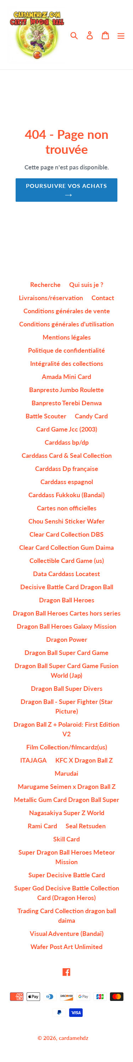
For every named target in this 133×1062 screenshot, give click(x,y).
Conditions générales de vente (66, 311)
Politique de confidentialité (66, 350)
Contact (103, 298)
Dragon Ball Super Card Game (66, 652)
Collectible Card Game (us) (66, 560)
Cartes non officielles (66, 508)
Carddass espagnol (66, 482)
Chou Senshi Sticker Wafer (66, 521)
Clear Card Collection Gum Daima (66, 547)
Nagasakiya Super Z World (66, 813)
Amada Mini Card (66, 376)
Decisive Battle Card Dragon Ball (66, 587)
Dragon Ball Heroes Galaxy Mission (66, 626)
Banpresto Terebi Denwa (67, 403)
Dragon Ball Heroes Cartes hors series (67, 613)
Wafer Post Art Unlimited (66, 946)
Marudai (66, 773)
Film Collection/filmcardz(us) (66, 747)
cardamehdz (73, 1038)
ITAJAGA (33, 760)
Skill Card (66, 839)
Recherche (45, 284)
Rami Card (42, 826)
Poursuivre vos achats (66, 185)
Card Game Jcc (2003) (66, 429)
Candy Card (91, 416)
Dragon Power (66, 639)
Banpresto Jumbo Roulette (66, 390)
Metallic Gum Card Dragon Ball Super (66, 799)
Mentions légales (67, 337)
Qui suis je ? (86, 284)
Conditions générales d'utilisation (66, 324)
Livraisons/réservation (51, 298)
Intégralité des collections (66, 363)
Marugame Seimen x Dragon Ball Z (67, 786)
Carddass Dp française (66, 468)
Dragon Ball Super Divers (66, 688)
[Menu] (121, 34)
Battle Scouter (46, 416)
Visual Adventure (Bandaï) (67, 933)
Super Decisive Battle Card (66, 875)
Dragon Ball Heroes (66, 600)
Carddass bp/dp (67, 442)
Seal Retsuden (86, 826)
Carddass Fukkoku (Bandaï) (66, 495)
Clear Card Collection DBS (66, 534)
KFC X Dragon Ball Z (84, 760)
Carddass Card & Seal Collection (67, 455)
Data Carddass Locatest (66, 574)
